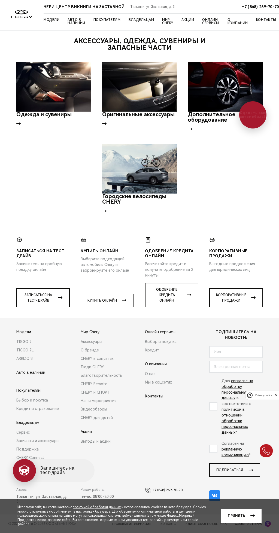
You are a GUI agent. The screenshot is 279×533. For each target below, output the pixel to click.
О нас (150, 374)
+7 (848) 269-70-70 (167, 490)
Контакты (266, 20)
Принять (236, 516)
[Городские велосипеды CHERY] (139, 169)
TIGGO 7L (25, 350)
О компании (238, 21)
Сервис (23, 432)
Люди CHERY (92, 367)
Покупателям (107, 20)
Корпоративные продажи (231, 297)
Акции (187, 20)
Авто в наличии (76, 21)
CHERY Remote (94, 384)
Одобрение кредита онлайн (166, 295)
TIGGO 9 (24, 341)
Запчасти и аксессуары (37, 441)
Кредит (152, 350)
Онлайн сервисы (210, 21)
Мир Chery (167, 21)
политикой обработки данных (97, 507)
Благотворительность (101, 375)
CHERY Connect (30, 457)
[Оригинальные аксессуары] (139, 87)
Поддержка (27, 449)
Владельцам (141, 20)
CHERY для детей (97, 417)
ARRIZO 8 (24, 358)
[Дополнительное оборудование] (225, 87)
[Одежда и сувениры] (53, 87)
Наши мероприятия (98, 401)
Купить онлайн (102, 300)
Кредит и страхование (37, 408)
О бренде (90, 350)
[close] (276, 395)
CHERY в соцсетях (97, 358)
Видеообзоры (94, 409)
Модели (51, 20)
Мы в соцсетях (158, 382)
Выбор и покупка (32, 400)
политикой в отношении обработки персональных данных (235, 420)
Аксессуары (91, 341)
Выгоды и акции (96, 441)
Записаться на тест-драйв (38, 297)
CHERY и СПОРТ (95, 392)
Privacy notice (263, 395)
